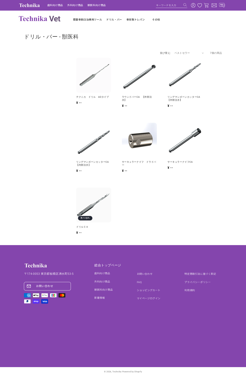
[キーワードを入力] (185, 5)
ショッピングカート (148, 290)
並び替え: (165, 52)
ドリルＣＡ (82, 226)
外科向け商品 (102, 281)
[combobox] (171, 5)
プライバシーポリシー (197, 282)
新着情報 (99, 297)
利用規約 (189, 290)
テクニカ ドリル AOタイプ (92, 97)
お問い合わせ (44, 286)
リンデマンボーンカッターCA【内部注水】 (92, 163)
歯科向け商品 (102, 273)
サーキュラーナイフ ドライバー (139, 163)
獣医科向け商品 (103, 289)
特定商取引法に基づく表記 (200, 273)
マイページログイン (148, 298)
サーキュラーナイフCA (180, 162)
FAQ (139, 282)
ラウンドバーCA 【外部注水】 (137, 98)
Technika (117, 372)
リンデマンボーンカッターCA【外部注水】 (183, 98)
